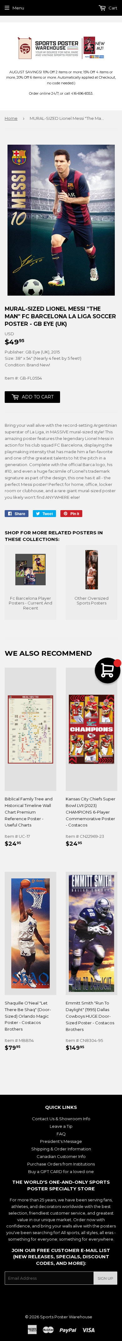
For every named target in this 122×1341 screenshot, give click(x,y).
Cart (112, 7)
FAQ (61, 1133)
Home (11, 118)
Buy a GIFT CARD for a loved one (61, 1171)
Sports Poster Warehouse (66, 1316)
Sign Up (105, 1278)
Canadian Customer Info (61, 1156)
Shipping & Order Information (61, 1148)
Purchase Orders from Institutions (61, 1163)
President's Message (61, 1141)
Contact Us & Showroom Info (61, 1118)
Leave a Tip (61, 1126)
